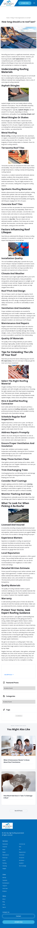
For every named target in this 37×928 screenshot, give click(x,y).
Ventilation (21, 860)
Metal (4, 849)
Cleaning (5, 865)
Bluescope (5, 857)
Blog (12, 17)
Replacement (22, 852)
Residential (5, 844)
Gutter (4, 860)
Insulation (21, 863)
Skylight (4, 868)
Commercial (22, 844)
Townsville (5, 880)
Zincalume (21, 857)
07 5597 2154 (24, 3)
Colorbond (21, 855)
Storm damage (22, 865)
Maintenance (6, 855)
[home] (9, 3)
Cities (4, 904)
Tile (20, 849)
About (4, 899)
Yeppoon (5, 885)
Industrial (5, 846)
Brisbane (5, 891)
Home (8, 17)
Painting (4, 863)
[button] (34, 3)
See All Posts (18, 810)
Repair (4, 852)
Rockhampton (6, 883)
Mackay (4, 877)
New (20, 846)
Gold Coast (5, 888)
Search (4, 907)
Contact (18, 916)
